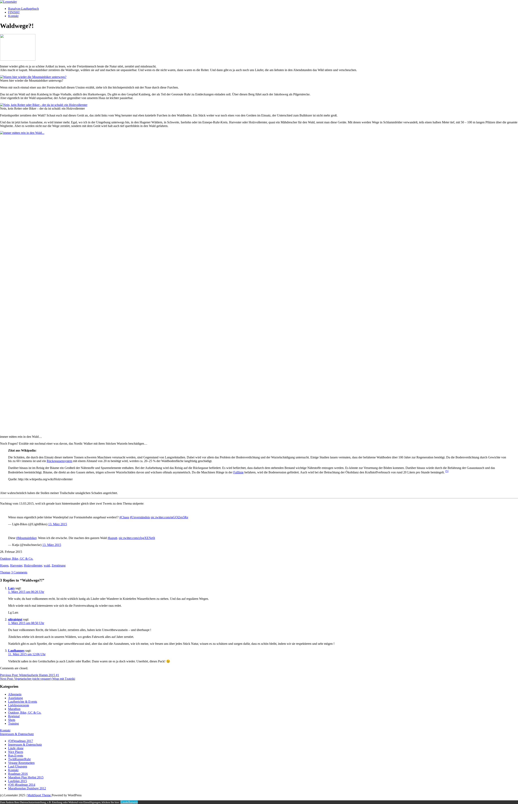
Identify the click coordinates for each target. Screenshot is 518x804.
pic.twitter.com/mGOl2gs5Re (169, 517)
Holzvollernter (33, 565)
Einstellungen (129, 802)
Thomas (5, 572)
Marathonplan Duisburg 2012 (27, 788)
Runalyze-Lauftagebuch (23, 8)
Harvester (16, 565)
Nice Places (15, 752)
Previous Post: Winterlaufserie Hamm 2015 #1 (29, 675)
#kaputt (112, 538)
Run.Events (15, 755)
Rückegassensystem (59, 461)
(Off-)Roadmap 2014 (21, 784)
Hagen (4, 565)
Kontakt (13, 16)
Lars (11, 588)
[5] (446, 471)
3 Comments (19, 572)
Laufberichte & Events (22, 701)
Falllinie (238, 472)
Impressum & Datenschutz (17, 734)
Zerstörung (59, 565)
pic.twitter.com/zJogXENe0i (137, 538)
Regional (14, 716)
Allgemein (14, 694)
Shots (11, 720)
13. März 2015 (57, 524)
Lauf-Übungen (17, 766)
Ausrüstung (15, 698)
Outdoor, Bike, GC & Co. (16, 558)
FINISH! (14, 12)
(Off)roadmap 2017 (20, 741)
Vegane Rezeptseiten (21, 762)
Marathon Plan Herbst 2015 (26, 777)
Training (13, 723)
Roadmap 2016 (18, 773)
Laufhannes (16, 650)
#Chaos (124, 517)
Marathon (14, 709)
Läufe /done (15, 748)
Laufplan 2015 (17, 781)
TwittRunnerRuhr (19, 759)
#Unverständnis (140, 517)
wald (47, 565)
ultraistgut (15, 619)
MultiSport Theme (39, 795)
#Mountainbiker (26, 538)
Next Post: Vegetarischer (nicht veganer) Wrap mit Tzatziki (37, 678)
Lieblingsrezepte (18, 705)
